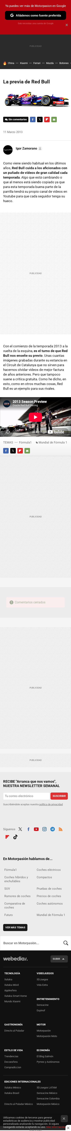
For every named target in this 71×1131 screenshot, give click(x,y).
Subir (56, 958)
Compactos (44, 877)
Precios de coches (49, 896)
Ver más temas (15, 927)
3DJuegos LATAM (47, 1087)
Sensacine (43, 1004)
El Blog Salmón (45, 1056)
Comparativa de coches (14, 905)
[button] (28, 148)
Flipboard (47, 119)
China (11, 63)
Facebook (33, 119)
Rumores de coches (17, 896)
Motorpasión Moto (47, 1036)
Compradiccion (12, 1067)
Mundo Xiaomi (12, 1001)
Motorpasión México (48, 1104)
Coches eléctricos (49, 870)
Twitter (40, 119)
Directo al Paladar (14, 1030)
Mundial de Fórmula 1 (53, 442)
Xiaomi (24, 63)
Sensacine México (47, 1093)
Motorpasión (44, 1030)
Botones (64, 63)
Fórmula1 (25, 442)
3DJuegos (42, 979)
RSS (60, 829)
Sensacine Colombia (48, 1098)
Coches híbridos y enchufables (16, 879)
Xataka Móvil (11, 984)
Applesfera (10, 990)
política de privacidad (51, 804)
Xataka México (12, 1087)
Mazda (50, 63)
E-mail (54, 119)
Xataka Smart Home (15, 995)
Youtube (36, 829)
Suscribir (59, 795)
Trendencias (11, 1056)
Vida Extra (42, 984)
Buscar (65, 943)
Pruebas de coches (49, 888)
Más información (55, 1127)
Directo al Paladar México (18, 1104)
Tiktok (15, 836)
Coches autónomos (50, 903)
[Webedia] (15, 961)
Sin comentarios (17, 119)
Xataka (8, 979)
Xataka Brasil (11, 1093)
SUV (7, 888)
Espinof (41, 1010)
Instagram (44, 829)
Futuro (8, 915)
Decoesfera (11, 1061)
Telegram (52, 829)
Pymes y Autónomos (48, 1061)
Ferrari (36, 63)
